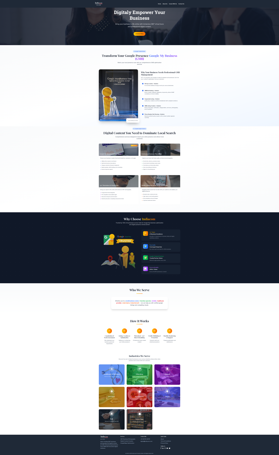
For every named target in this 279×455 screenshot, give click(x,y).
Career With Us (173, 3)
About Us (165, 3)
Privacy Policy (164, 443)
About (162, 439)
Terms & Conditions (166, 441)
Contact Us (181, 3)
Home (159, 3)
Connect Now (139, 33)
